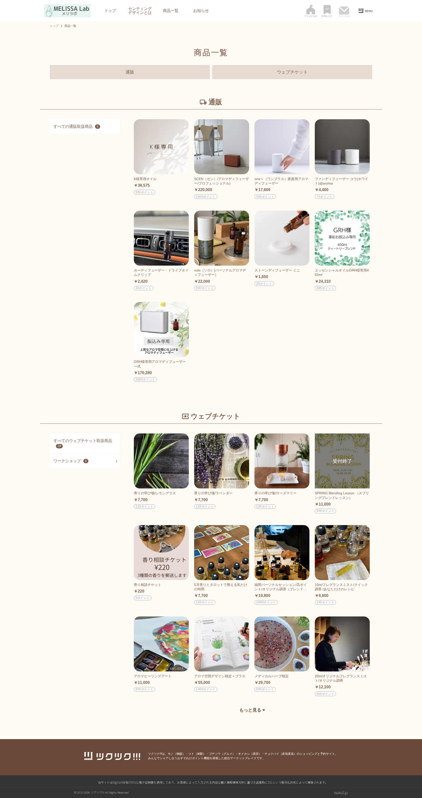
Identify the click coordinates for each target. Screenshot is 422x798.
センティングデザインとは (140, 11)
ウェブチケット (292, 72)
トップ (110, 11)
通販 (130, 72)
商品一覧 (171, 11)
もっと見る (251, 710)
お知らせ (201, 11)
